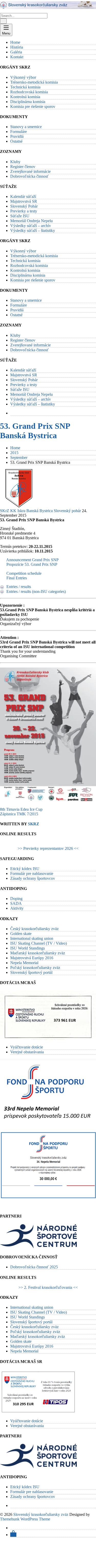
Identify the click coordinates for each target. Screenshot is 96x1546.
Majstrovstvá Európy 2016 (31, 958)
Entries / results (18, 586)
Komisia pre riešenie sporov (32, 106)
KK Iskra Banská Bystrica (31, 511)
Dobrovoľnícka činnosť (29, 176)
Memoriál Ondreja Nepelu (31, 221)
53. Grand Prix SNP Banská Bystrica (35, 430)
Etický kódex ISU (24, 868)
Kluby (15, 162)
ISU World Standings (27, 948)
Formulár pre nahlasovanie (31, 873)
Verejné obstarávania (27, 1052)
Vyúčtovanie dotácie (26, 1047)
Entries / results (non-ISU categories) (36, 591)
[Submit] (3, 21)
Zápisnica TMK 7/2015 (19, 814)
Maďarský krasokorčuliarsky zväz (37, 953)
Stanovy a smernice (26, 127)
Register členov (22, 166)
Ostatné (16, 141)
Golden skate (20, 933)
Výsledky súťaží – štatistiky (32, 230)
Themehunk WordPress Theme (25, 1519)
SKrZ (4, 511)
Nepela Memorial (24, 963)
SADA (16, 903)
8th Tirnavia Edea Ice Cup (21, 809)
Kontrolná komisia (25, 97)
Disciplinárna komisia (27, 101)
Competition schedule (23, 573)
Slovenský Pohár (24, 206)
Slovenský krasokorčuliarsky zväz (40, 1514)
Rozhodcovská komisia (29, 92)
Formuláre (18, 131)
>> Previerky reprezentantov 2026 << (48, 848)
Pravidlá (17, 136)
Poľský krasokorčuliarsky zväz (35, 967)
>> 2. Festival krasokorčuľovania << (48, 1287)
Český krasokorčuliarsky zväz (34, 929)
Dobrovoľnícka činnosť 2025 (34, 1267)
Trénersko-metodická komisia (34, 82)
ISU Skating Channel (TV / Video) (38, 943)
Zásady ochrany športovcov (32, 878)
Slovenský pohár (67, 511)
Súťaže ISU (19, 216)
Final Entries (16, 578)
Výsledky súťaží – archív (30, 225)
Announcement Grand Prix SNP (32, 560)
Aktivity (17, 908)
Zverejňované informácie (30, 171)
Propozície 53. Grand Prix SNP (31, 564)
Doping (16, 898)
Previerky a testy (23, 211)
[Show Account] (13, 1534)
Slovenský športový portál (31, 972)
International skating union (31, 938)
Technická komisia (25, 87)
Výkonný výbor (23, 77)
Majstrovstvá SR (23, 201)
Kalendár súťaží (23, 196)
